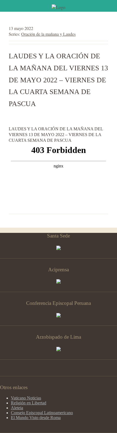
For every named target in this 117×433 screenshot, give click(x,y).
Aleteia (17, 407)
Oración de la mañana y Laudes (48, 34)
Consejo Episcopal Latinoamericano (42, 412)
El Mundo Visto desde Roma (36, 417)
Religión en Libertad (28, 403)
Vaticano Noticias (26, 398)
